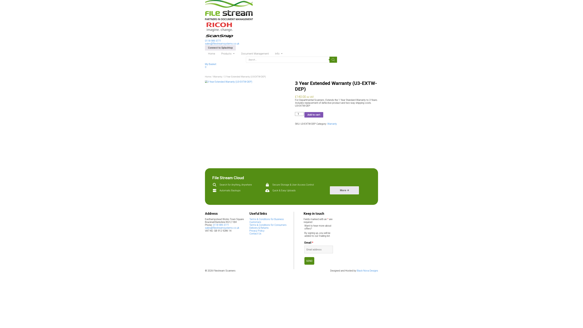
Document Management (255, 53)
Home (211, 53)
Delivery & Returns (259, 227)
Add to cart (313, 114)
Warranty (217, 76)
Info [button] (277, 53)
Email (308, 242)
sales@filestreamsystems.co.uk (222, 43)
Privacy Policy (256, 230)
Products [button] (226, 53)
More (343, 190)
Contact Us (255, 233)
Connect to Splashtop (220, 47)
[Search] (333, 60)
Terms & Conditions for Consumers (267, 225)
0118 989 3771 (213, 40)
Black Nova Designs (367, 270)
